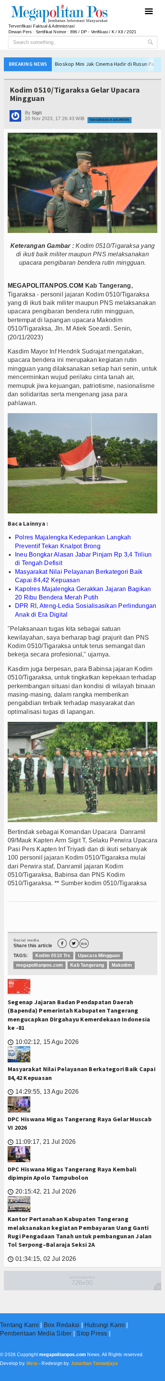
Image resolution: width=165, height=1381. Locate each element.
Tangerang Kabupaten (109, 120)
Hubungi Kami (104, 1325)
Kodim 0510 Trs (53, 955)
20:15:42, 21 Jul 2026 (42, 1191)
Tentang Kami (19, 1325)
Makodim (122, 965)
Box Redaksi (62, 1325)
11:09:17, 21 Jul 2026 (42, 1141)
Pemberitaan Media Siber (36, 1333)
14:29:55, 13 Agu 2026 (43, 1091)
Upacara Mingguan (99, 955)
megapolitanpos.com (39, 965)
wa (83, 943)
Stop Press (91, 1333)
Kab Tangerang (87, 965)
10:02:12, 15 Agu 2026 (43, 1042)
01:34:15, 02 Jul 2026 (42, 1259)
